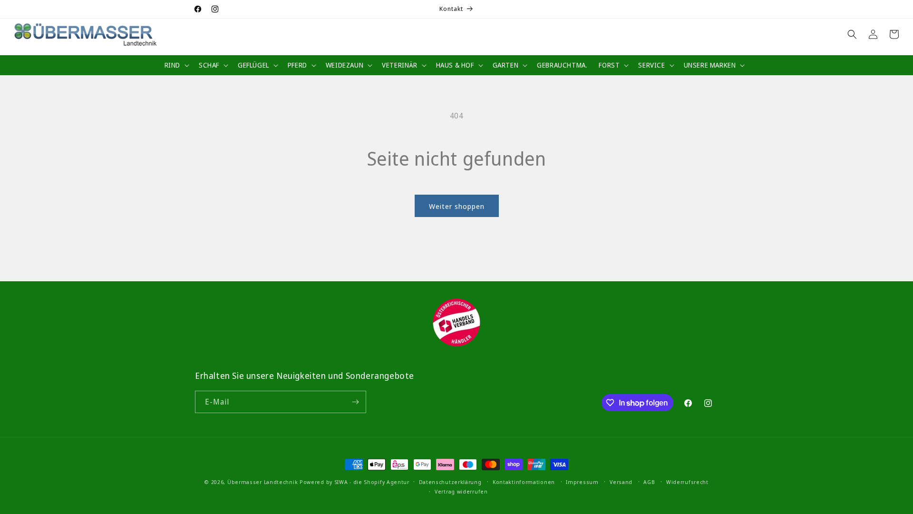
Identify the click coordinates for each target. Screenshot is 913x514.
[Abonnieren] (355, 402)
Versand (621, 481)
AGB (649, 481)
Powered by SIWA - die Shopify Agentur (354, 481)
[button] (176, 65)
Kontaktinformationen (524, 481)
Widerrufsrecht (687, 481)
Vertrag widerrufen (461, 491)
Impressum (582, 481)
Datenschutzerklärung (450, 481)
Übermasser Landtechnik (262, 481)
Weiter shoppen (457, 206)
